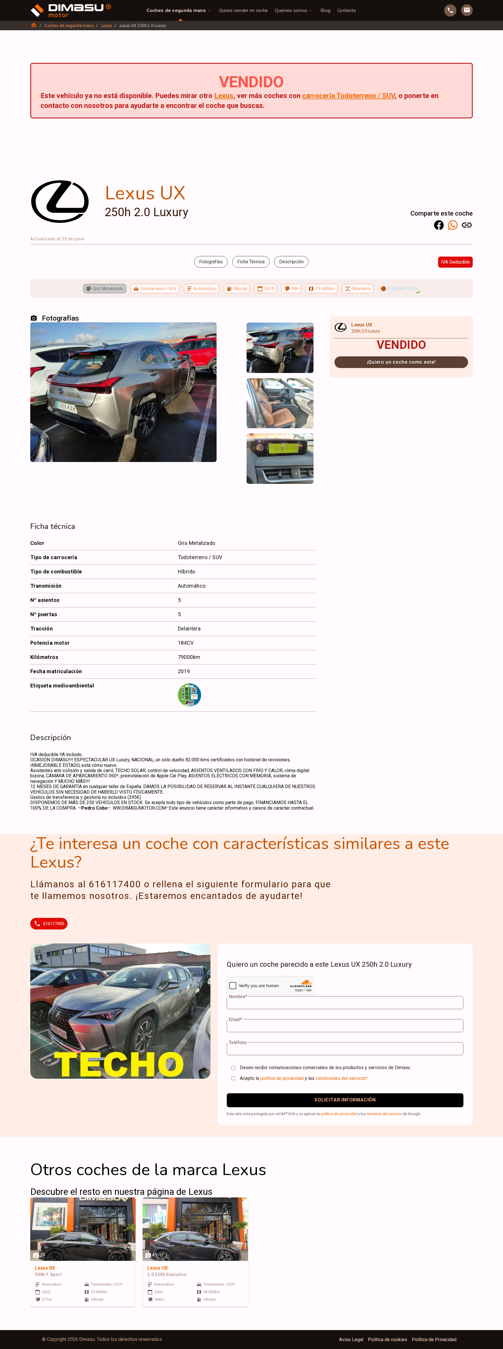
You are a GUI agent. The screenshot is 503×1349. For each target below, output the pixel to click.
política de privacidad (282, 1078)
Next (305, 333)
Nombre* (238, 996)
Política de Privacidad (434, 1339)
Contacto (346, 10)
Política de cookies (387, 1339)
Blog (325, 10)
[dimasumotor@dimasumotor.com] (467, 10)
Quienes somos (291, 10)
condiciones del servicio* (341, 1078)
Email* (235, 1019)
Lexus (106, 25)
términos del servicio (384, 1114)
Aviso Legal (351, 1339)
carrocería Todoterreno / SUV (348, 96)
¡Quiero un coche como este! (401, 362)
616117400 (53, 923)
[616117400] (450, 10)
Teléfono (238, 1042)
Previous (254, 333)
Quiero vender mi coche (243, 10)
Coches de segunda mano (176, 10)
